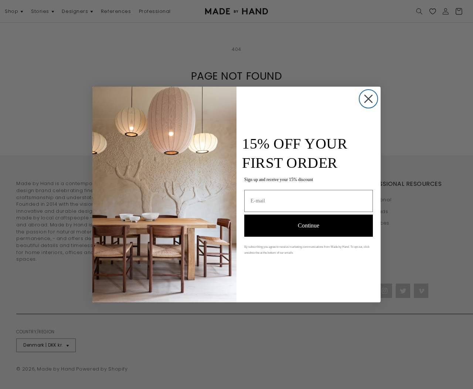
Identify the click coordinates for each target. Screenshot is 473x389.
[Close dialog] (368, 99)
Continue (308, 225)
